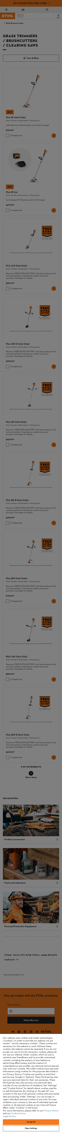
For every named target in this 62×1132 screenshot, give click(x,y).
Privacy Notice (51, 1110)
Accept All (31, 1122)
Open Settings (31, 1128)
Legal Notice (9, 1116)
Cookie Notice (18, 1113)
